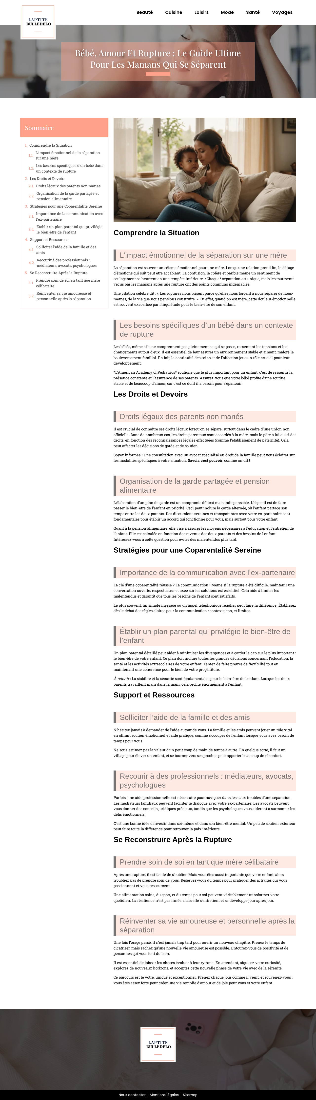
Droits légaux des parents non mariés (68, 185)
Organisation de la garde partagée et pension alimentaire (68, 196)
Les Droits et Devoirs (47, 178)
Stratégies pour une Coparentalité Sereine (66, 206)
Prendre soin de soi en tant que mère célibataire (68, 283)
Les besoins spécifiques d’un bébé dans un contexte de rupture (69, 168)
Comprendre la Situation (50, 145)
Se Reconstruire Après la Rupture (58, 272)
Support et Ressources (49, 239)
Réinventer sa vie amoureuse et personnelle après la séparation (64, 296)
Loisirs (202, 12)
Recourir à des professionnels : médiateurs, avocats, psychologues (67, 262)
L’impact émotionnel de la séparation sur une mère (68, 155)
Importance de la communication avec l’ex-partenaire (69, 216)
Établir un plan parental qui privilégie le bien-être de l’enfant (69, 229)
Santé (253, 12)
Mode (227, 12)
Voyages (282, 12)
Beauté (145, 12)
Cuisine (173, 12)
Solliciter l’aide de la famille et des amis (66, 249)
